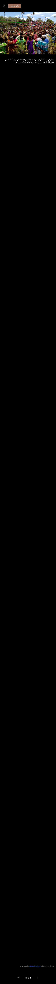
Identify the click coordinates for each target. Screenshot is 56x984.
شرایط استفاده (34, 966)
